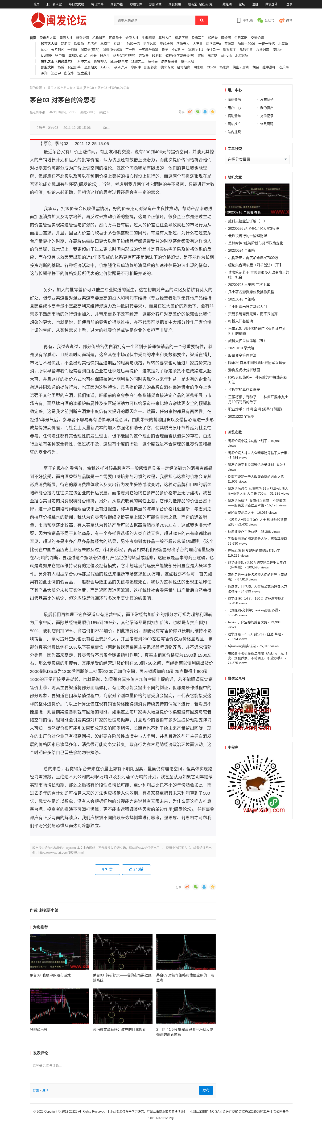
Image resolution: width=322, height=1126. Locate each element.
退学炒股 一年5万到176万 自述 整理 (254, 634)
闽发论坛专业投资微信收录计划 (251, 465)
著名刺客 (57, 49)
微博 (289, 20)
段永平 (105, 55)
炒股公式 (155, 4)
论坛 (242, 4)
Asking (105, 67)
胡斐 (255, 67)
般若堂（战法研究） (201, 4)
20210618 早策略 (241, 299)
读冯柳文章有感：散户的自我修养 (119, 1029)
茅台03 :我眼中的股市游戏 (50, 975)
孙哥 (93, 55)
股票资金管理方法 (242, 355)
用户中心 (234, 108)
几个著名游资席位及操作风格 (251, 292)
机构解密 (99, 38)
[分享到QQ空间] (212, 111)
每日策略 (97, 4)
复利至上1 (195, 49)
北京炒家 (241, 55)
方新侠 (144, 55)
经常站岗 (183, 67)
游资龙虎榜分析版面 (244, 370)
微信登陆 (271, 4)
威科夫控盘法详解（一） (247, 221)
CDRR (211, 67)
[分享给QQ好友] (205, 111)
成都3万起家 (77, 55)
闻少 (44, 49)
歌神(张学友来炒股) (179, 55)
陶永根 (198, 67)
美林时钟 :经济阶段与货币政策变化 (255, 243)
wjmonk (226, 55)
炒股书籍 (117, 4)
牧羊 (165, 49)
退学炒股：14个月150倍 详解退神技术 (256, 598)
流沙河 (277, 49)
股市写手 (198, 38)
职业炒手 (74, 67)
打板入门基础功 (240, 321)
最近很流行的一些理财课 (247, 236)
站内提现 (234, 132)
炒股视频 (175, 4)
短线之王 (137, 61)
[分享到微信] (197, 111)
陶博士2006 (246, 44)
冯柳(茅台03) (112, 49)
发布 (206, 1090)
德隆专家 (167, 67)
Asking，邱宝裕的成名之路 (247, 622)
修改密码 (266, 124)
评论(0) (103, 112)
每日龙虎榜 (76, 4)
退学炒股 (150, 44)
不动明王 (178, 49)
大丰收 (198, 44)
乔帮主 (119, 44)
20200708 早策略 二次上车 (249, 285)
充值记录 (266, 116)
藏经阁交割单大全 (241, 512)
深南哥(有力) (90, 49)
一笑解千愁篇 (148, 49)
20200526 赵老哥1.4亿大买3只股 (253, 228)
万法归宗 (262, 49)
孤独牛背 (246, 49)
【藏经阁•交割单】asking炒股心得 (253, 610)
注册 (255, 4)
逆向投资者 (169, 61)
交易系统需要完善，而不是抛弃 (253, 314)
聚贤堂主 (229, 49)
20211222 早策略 (241, 416)
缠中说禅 (269, 67)
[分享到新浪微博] (190, 111)
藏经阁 (227, 4)
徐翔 (44, 73)
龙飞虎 (92, 44)
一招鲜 (72, 49)
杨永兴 (224, 67)
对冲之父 (84, 61)
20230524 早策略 (241, 250)
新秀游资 (82, 38)
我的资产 (266, 108)
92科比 (157, 55)
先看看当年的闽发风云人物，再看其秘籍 (257, 539)
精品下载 (181, 38)
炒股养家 (150, 67)
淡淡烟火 (90, 67)
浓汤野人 (183, 44)
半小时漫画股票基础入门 (247, 306)
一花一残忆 (266, 44)
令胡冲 (136, 67)
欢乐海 (284, 67)
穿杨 (201, 55)
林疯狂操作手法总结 (242, 532)
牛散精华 (148, 38)
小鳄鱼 (283, 44)
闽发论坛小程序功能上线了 (247, 441)
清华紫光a (213, 44)
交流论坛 (257, 38)
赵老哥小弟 (37, 112)
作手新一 (213, 49)
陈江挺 (212, 55)
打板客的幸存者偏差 (244, 390)
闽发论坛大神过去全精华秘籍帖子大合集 (257, 453)
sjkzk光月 (121, 67)
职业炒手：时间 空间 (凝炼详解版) (255, 409)
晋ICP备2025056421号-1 (256, 1111)
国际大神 (66, 38)
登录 (289, 4)
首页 (36, 4)
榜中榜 (60, 55)
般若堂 (213, 38)
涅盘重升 (84, 73)
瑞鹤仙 (79, 44)
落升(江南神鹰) (124, 55)
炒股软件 (136, 4)
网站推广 (234, 124)
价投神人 (100, 61)
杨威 (61, 67)
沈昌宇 (56, 73)
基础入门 (165, 38)
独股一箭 (133, 44)
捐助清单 (234, 116)
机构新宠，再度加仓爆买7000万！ (255, 258)
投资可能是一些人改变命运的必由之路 (256, 477)
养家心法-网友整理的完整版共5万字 (254, 550)
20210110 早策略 (241, 348)
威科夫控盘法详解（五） (247, 341)
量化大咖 (187, 61)
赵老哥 (66, 44)
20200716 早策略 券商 (244, 212)
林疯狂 (105, 44)
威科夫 (153, 61)
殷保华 (69, 73)
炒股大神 (132, 38)
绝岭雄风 (166, 44)
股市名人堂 (54, 4)
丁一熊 (130, 49)
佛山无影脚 (241, 67)
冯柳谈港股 (38, 1029)
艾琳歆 (229, 44)
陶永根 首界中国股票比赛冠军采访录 (257, 363)
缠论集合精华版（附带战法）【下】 (255, 265)
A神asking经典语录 (242, 646)
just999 (46, 55)
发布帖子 (266, 99)
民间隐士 (115, 38)
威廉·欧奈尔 (119, 61)
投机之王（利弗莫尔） (57, 61)
